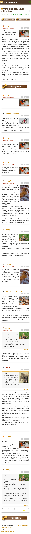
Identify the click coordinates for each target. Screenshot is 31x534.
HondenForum (4, 14)
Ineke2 (8, 181)
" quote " (26, 28)
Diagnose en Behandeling (16, 14)
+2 (21, 293)
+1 (21, 369)
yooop (7, 229)
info (27, 530)
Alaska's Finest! (12, 113)
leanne (8, 26)
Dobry (7, 367)
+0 (21, 28)
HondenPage (10, 2)
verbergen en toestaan (7, 532)
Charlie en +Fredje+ (14, 291)
